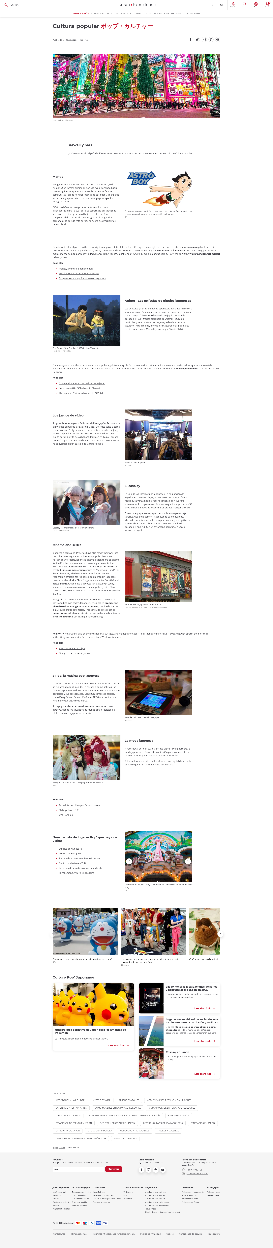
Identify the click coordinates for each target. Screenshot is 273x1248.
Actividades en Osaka (190, 1202)
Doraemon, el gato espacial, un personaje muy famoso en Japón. (83, 960)
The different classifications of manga (79, 273)
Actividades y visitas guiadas (193, 1192)
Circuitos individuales (80, 1199)
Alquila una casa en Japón (155, 1192)
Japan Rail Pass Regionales (103, 1195)
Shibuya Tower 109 (69, 810)
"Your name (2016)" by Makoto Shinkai (79, 388)
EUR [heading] (221, 5)
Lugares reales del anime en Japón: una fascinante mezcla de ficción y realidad (192, 1021)
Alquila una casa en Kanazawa (157, 1202)
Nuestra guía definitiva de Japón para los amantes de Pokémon (90, 1031)
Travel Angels (150, 1209)
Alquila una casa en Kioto (155, 1199)
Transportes (101, 14)
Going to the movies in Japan (74, 653)
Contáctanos (59, 1234)
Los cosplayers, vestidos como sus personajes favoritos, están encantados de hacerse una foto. (150, 962)
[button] (157, 881)
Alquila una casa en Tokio (155, 1195)
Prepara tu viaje (213, 1195)
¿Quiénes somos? (59, 1192)
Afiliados (56, 1199)
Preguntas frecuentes (61, 1209)
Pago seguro (214, 1234)
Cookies (170, 1234)
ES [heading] (212, 5)
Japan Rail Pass (99, 1192)
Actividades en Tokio (190, 1195)
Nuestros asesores (79, 1205)
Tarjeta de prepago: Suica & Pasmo (107, 1199)
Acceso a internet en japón (165, 14)
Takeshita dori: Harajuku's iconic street (80, 805)
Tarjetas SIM (129, 1192)
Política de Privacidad (150, 1234)
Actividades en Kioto (190, 1199)
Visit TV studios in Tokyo (72, 648)
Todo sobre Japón (213, 1192)
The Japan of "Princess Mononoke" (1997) (81, 393)
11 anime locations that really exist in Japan (82, 383)
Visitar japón (81, 14)
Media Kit (56, 1205)
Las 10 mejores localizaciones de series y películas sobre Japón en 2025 (191, 988)
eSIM (126, 1195)
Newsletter (57, 1195)
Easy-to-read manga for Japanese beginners (82, 278)
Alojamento (137, 14)
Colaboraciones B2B (61, 1202)
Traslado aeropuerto (101, 1202)
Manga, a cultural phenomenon (76, 268)
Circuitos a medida (79, 1202)
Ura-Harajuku (66, 814)
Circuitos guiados (79, 1195)
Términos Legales (79, 1234)
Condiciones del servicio (190, 1234)
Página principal (59, 1148)
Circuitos (119, 14)
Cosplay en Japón (177, 1052)
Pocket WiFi (128, 1199)
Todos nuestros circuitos (81, 1192)
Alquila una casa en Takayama (157, 1205)
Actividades (193, 14)
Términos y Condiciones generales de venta (114, 1234)
